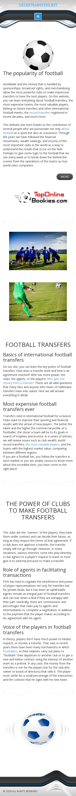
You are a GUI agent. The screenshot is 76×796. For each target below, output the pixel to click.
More (65, 177)
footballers (10, 651)
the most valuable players (42, 444)
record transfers (39, 112)
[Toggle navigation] (38, 16)
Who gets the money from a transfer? (34, 381)
